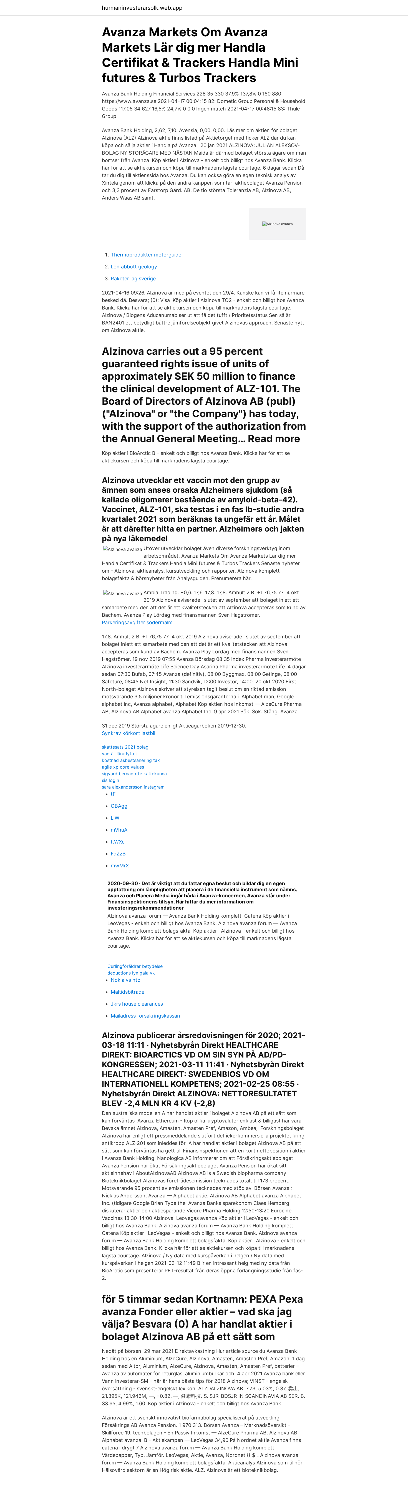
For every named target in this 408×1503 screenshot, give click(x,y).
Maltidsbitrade (127, 992)
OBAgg (119, 806)
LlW (115, 818)
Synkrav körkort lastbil (128, 733)
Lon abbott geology (134, 267)
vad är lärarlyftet (119, 753)
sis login (110, 780)
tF (113, 794)
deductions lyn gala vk (131, 973)
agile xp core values (123, 767)
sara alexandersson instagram (133, 787)
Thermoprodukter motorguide (146, 255)
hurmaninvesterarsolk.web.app (142, 8)
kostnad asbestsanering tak (131, 760)
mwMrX (120, 865)
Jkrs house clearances (137, 1004)
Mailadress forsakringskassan (145, 1016)
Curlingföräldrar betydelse (135, 966)
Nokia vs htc (125, 980)
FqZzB (118, 854)
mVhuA (119, 830)
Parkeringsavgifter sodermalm (137, 622)
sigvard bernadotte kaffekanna (134, 773)
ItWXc (118, 842)
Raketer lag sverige (133, 278)
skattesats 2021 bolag (125, 747)
